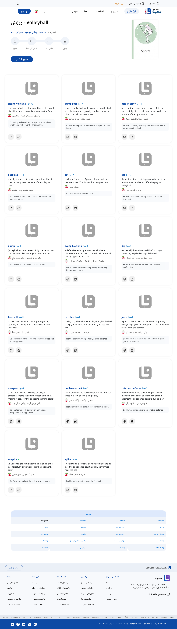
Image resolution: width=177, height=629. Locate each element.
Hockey (45, 547)
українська (145, 617)
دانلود (11, 567)
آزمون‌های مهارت (87, 593)
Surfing (122, 547)
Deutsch (86, 617)
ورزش (42, 32)
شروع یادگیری (22, 59)
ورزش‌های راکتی (120, 527)
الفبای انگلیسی (12, 582)
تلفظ (9, 576)
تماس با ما (110, 593)
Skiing (162, 541)
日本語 (67, 617)
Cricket (122, 521)
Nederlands (15, 617)
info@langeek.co (157, 594)
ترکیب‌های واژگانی (63, 588)
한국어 (53, 617)
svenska (5, 617)
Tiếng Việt (134, 617)
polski (46, 617)
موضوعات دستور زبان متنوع (39, 593)
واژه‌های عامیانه (62, 582)
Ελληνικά (37, 617)
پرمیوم (117, 3)
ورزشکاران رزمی (159, 534)
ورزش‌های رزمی (120, 534)
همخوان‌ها (10, 593)
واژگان (19, 32)
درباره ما (109, 588)
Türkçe (172, 617)
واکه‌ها (9, 588)
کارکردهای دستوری (38, 599)
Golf (46, 527)
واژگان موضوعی (30, 32)
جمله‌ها (34, 582)
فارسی (104, 617)
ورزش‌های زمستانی (119, 541)
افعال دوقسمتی (62, 593)
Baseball (83, 521)
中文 (60, 617)
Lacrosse (161, 521)
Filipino (112, 617)
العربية (120, 617)
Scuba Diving (159, 547)
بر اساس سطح (86, 582)
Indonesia (95, 617)
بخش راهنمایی (111, 599)
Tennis (161, 527)
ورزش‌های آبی (81, 547)
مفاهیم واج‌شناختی (14, 599)
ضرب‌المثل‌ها (61, 599)
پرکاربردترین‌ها (86, 599)
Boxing (45, 541)
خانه (12, 32)
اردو (30, 617)
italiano (164, 617)
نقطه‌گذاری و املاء (38, 588)
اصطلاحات (61, 576)
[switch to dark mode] (18, 3)
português (76, 617)
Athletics (44, 534)
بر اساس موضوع (87, 588)
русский (155, 617)
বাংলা (24, 617)
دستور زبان (36, 576)
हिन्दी (126, 617)
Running (83, 534)
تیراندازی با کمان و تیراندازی (77, 541)
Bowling (83, 527)
